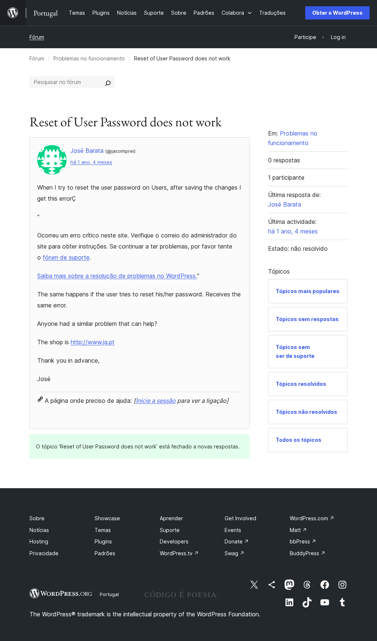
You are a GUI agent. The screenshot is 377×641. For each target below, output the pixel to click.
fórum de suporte (66, 257)
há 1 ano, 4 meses (91, 162)
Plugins (103, 541)
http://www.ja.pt (92, 342)
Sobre (37, 518)
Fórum (36, 37)
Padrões (105, 553)
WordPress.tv (179, 553)
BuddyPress (307, 553)
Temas (103, 530)
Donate (237, 541)
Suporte (170, 530)
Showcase (107, 518)
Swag (234, 553)
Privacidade (44, 553)
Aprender (171, 518)
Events (233, 530)
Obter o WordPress (337, 13)
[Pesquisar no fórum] (108, 82)
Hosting (38, 541)
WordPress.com (312, 518)
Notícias (39, 530)
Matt (298, 530)
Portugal (109, 594)
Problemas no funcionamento (89, 58)
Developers (174, 541)
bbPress (303, 541)
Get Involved (240, 518)
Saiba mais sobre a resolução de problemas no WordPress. (117, 275)
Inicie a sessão (156, 400)
